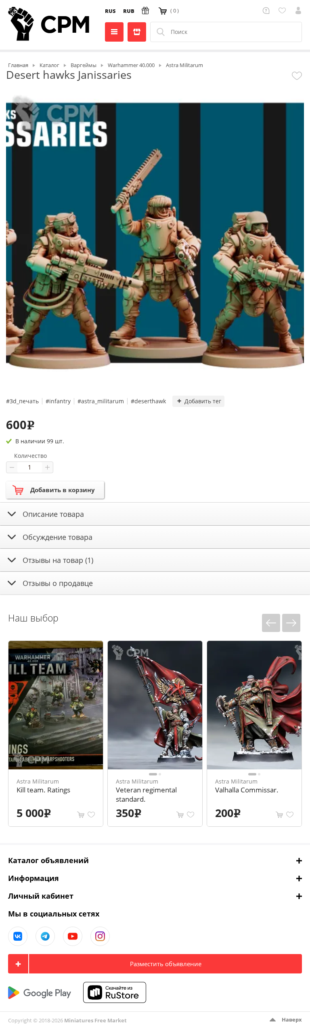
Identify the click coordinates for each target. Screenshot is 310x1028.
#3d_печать (22, 401)
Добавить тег (202, 401)
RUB (128, 11)
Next (291, 623)
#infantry (58, 401)
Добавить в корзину (62, 490)
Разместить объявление (165, 964)
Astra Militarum (38, 781)
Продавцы (137, 32)
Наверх (292, 1019)
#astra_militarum (101, 401)
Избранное (284, 10)
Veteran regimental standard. (146, 794)
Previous (271, 623)
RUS (110, 11)
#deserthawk (148, 401)
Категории (114, 32)
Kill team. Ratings (43, 789)
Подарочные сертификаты (146, 10)
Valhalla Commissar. (247, 789)
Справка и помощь (267, 10)
